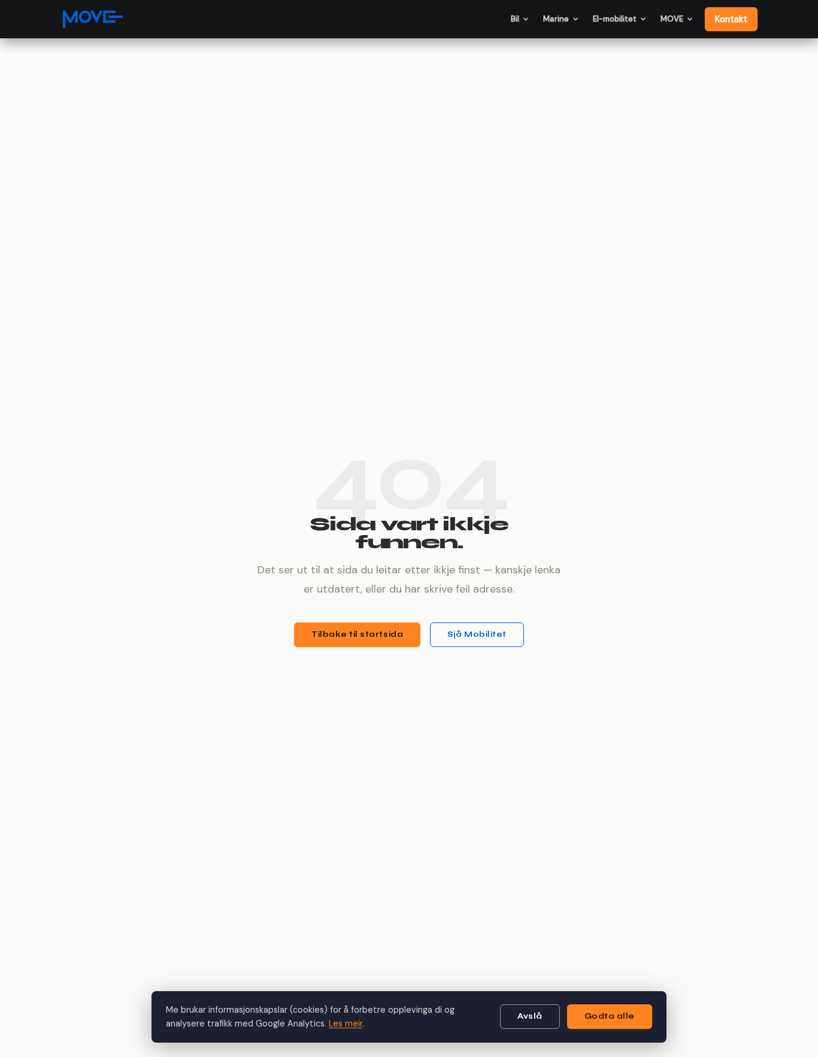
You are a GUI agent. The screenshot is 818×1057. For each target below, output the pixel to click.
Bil (515, 19)
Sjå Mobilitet (477, 634)
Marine (556, 19)
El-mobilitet (615, 19)
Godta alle (609, 1016)
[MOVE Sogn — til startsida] (92, 19)
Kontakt (731, 19)
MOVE (672, 19)
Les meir (345, 1023)
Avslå (530, 1016)
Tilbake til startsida (357, 634)
